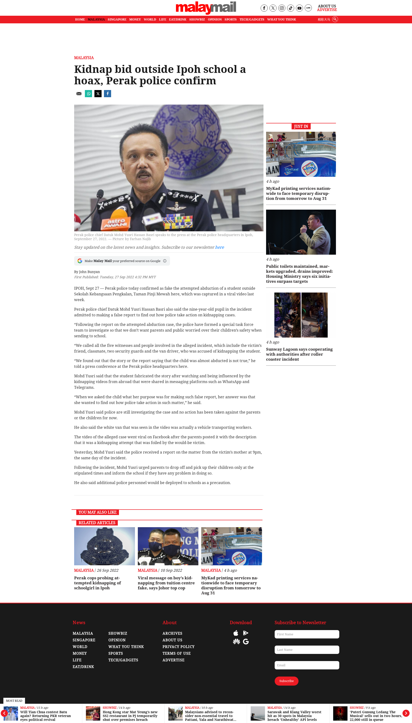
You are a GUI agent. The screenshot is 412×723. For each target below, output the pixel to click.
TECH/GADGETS (252, 19)
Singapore (84, 640)
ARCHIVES (172, 633)
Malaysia (27, 707)
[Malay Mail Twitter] (273, 8)
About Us (327, 6)
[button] (165, 261)
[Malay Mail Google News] (246, 645)
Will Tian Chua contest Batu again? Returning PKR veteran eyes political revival (45, 716)
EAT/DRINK (177, 19)
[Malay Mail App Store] (236, 636)
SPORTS (231, 19)
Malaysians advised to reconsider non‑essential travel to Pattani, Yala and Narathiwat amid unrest (209, 716)
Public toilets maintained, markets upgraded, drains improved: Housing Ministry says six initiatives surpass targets (299, 274)
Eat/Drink (83, 667)
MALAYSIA (96, 19)
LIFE (162, 19)
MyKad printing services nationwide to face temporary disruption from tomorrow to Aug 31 (231, 585)
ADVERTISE (174, 660)
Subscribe (286, 681)
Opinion (117, 640)
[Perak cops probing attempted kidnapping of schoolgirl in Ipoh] (104, 546)
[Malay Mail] (206, 13)
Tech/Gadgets (123, 660)
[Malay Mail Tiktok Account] (290, 8)
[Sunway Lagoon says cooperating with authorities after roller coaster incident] (301, 315)
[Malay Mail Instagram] (282, 8)
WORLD (150, 19)
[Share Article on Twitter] (98, 96)
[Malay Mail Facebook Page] (264, 8)
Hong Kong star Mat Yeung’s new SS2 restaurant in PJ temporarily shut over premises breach (130, 716)
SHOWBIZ (197, 19)
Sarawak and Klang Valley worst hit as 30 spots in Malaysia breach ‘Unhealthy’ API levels (294, 716)
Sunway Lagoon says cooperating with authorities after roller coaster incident (299, 354)
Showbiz (110, 707)
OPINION (215, 19)
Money (80, 653)
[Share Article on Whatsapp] (88, 96)
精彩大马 (324, 19)
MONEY (135, 19)
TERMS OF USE (177, 653)
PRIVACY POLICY (179, 647)
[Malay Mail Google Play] (246, 636)
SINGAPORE (117, 19)
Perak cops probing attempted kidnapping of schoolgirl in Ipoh (97, 583)
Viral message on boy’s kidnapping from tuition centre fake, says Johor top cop (166, 583)
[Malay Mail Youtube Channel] (299, 8)
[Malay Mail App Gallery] (236, 645)
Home (80, 19)
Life (77, 660)
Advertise (327, 10)
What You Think (281, 19)
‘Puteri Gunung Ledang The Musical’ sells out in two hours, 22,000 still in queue (376, 716)
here (219, 247)
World (80, 647)
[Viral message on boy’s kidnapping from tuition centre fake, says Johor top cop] (168, 546)
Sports (115, 653)
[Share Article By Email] (78, 96)
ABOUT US (172, 640)
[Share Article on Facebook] (107, 96)
